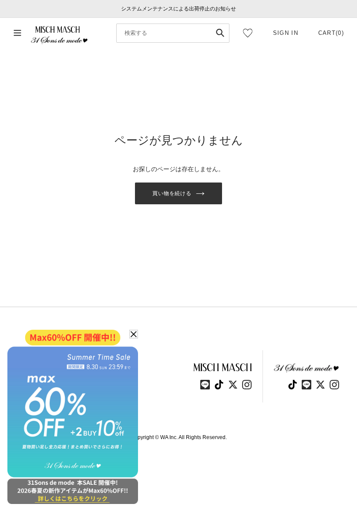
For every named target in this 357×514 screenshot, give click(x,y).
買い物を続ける (172, 193)
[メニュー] (17, 33)
